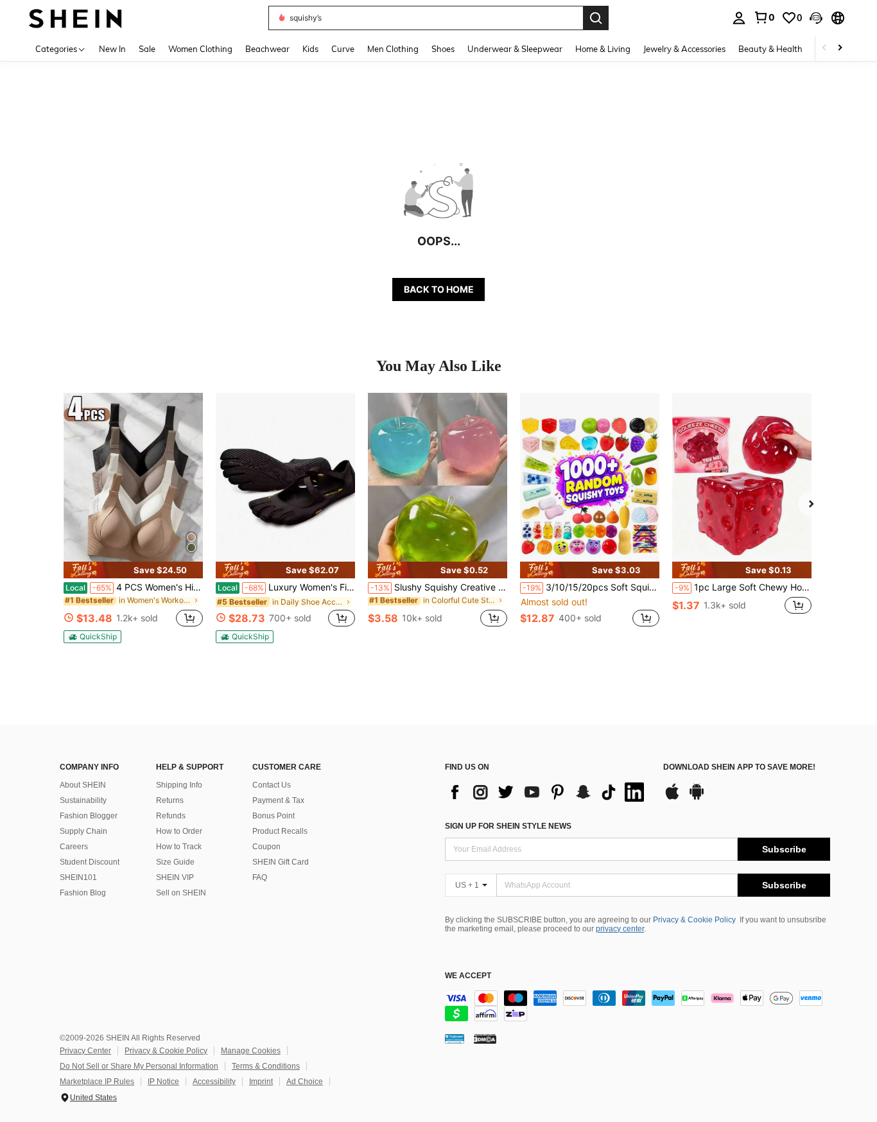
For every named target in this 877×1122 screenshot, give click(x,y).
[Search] (596, 18)
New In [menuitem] (112, 49)
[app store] (672, 797)
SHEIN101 (78, 877)
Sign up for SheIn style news (508, 826)
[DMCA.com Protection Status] (485, 1038)
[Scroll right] (839, 48)
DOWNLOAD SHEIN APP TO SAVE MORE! (739, 767)
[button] (816, 18)
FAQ (259, 877)
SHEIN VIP (175, 877)
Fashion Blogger (88, 815)
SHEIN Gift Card (280, 862)
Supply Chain (83, 831)
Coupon (266, 846)
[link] (764, 17)
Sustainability (83, 800)
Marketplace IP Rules (97, 1081)
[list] (547, 792)
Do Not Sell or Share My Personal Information (139, 1066)
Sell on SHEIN (181, 892)
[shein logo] (75, 17)
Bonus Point (273, 815)
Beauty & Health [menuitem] (770, 49)
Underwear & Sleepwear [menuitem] (514, 49)
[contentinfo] (637, 1005)
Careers (74, 846)
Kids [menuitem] (310, 49)
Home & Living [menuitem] (602, 49)
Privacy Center (85, 1050)
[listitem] (133, 518)
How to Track (179, 846)
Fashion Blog (83, 892)
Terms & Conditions (266, 1066)
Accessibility (214, 1081)
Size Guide (175, 862)
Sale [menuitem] (147, 49)
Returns (170, 800)
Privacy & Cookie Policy (694, 919)
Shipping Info (179, 785)
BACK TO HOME (439, 289)
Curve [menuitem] (342, 49)
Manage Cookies (251, 1050)
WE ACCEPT (468, 976)
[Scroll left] (824, 48)
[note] (133, 570)
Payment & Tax (278, 800)
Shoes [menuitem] (443, 49)
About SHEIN (83, 785)
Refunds (171, 815)
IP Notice (163, 1081)
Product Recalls (280, 831)
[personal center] (739, 18)
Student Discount (89, 862)
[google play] (697, 797)
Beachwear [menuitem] (267, 49)
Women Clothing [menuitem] (200, 49)
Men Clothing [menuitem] (393, 49)
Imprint (261, 1081)
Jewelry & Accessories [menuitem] (684, 49)
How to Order (179, 831)
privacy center (620, 928)
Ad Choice (304, 1081)
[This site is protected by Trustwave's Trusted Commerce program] (454, 1038)
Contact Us (271, 785)
